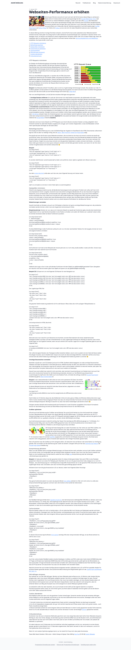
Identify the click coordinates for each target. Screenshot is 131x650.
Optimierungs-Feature (91, 443)
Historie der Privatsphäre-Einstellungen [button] (68, 645)
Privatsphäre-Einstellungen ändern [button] (45, 645)
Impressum (116, 3)
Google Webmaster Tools (88, 19)
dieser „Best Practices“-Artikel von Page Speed (70, 132)
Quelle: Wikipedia (90, 634)
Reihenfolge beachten (36, 45)
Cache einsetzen (35, 50)
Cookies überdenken (36, 54)
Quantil (86, 21)
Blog (94, 3)
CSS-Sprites (35, 114)
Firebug (57, 28)
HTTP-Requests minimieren (38, 43)
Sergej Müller (40, 117)
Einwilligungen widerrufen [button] (88, 645)
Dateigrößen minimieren (37, 47)
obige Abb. (72, 91)
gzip (70, 454)
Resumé (78, 3)
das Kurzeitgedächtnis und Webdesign (87, 38)
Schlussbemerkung (35, 56)
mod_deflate (67, 481)
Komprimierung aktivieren (38, 48)
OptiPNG (52, 437)
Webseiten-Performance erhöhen (59, 11)
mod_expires (54, 535)
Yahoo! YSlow (42, 28)
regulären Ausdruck (56, 500)
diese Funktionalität (46, 377)
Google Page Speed (92, 375)
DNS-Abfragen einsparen (37, 52)
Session (84, 609)
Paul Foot (76, 634)
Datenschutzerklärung (104, 3)
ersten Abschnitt (39, 173)
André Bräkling (17, 3)
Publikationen (87, 3)
